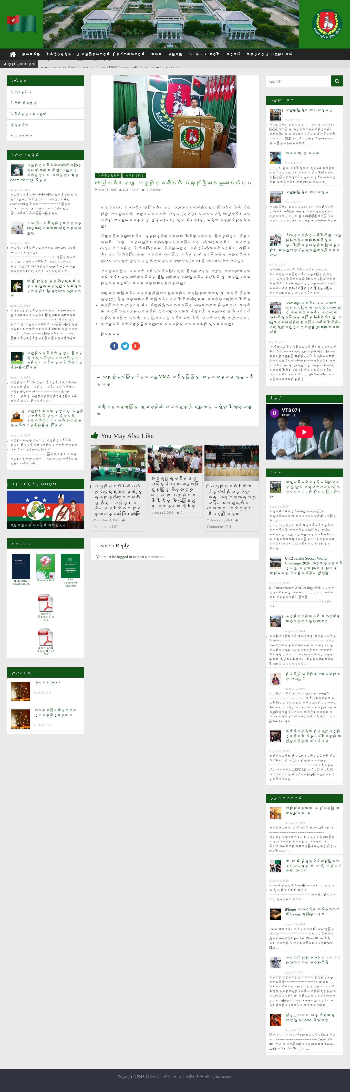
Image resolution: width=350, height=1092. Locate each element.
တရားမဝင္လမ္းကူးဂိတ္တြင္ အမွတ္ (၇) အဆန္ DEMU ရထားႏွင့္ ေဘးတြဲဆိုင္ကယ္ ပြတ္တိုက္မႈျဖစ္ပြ (109, 64)
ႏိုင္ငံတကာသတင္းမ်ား (130, 54)
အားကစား (155, 54)
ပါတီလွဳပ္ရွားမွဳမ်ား (58, 54)
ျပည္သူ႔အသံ (281, 54)
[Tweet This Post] (125, 344)
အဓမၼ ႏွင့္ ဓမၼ (302, 153)
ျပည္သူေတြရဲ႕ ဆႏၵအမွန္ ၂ (309, 110)
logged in (124, 557)
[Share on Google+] (136, 344)
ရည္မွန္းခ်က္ (21, 136)
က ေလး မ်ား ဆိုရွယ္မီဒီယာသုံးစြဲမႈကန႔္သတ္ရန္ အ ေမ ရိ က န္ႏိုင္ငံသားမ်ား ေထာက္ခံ (313, 866)
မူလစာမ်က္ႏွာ (30, 54)
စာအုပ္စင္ (255, 54)
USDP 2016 (130, 190)
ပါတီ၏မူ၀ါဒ (21, 92)
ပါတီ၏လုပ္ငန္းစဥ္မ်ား (28, 114)
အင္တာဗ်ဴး (232, 54)
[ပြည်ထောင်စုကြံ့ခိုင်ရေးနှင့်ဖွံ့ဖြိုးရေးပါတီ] (22, 18)
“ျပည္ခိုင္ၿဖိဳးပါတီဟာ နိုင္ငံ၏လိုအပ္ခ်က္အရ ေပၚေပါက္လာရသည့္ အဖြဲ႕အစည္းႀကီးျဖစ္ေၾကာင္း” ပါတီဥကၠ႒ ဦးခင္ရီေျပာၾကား (231, 500)
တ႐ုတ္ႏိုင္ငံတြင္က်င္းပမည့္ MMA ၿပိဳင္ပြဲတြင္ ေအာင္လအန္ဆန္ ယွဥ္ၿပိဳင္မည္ (174, 380)
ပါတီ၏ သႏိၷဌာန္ (23, 103)
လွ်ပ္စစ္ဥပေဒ (47, 682)
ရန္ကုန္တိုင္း (134, 175)
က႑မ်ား (193, 54)
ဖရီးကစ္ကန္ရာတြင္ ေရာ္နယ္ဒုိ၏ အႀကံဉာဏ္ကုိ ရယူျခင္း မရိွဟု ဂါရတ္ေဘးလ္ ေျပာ (174, 410)
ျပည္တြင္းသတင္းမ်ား (95, 54)
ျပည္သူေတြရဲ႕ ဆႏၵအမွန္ (306, 192)
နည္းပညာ (174, 54)
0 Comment (153, 190)
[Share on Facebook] (114, 344)
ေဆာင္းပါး (214, 54)
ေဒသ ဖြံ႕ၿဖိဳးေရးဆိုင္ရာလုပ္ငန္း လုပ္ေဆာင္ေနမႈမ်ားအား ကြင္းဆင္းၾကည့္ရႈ (53, 228)
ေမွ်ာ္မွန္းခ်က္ (19, 125)
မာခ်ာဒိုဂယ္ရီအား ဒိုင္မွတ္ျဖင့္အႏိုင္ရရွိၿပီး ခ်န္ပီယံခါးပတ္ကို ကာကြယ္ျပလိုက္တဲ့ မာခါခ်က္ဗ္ (313, 736)
